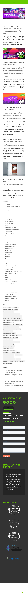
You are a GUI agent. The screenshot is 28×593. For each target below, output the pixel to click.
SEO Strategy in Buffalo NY (8, 341)
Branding (7, 213)
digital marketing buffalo (8, 322)
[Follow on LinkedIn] (11, 402)
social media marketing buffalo (10, 350)
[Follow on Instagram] (7, 402)
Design (6, 225)
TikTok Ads (22, 120)
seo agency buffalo (7, 337)
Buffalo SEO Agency (16, 115)
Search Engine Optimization (17, 145)
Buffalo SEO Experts (14, 70)
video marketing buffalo (8, 357)
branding (16, 309)
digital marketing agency (17, 320)
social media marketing (8, 348)
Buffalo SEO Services (17, 316)
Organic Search (9, 263)
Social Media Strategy (10, 283)
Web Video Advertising (19, 361)
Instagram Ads (8, 252)
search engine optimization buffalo (10, 335)
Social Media (13, 75)
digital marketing (7, 320)
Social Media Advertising (11, 281)
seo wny (17, 341)
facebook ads (19, 324)
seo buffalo (15, 337)
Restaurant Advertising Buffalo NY (13, 271)
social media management (9, 346)
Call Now (8, 408)
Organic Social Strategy (11, 265)
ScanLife (10, 331)
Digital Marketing (9, 231)
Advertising (17, 26)
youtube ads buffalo (7, 363)
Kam (5, 26)
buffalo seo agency (7, 316)
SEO (6, 275)
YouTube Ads (22, 121)
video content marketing (8, 354)
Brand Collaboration (10, 211)
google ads (5, 326)
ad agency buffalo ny (7, 307)
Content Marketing (7, 117)
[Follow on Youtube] (14, 402)
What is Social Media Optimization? (13, 378)
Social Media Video (7, 352)
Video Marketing (18, 354)
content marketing (17, 318)
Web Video (11, 361)
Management (8, 256)
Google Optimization (10, 246)
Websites (5, 361)
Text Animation (8, 286)
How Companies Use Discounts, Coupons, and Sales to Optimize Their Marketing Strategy (14, 381)
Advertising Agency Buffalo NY (10, 28)
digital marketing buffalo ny (9, 324)
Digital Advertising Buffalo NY (15, 72)
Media (6, 258)
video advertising (16, 352)
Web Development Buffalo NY (12, 298)
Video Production (9, 294)
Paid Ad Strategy (9, 267)
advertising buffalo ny (8, 309)
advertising (16, 307)
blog (6, 208)
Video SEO (18, 359)
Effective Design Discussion (11, 236)
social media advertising (8, 344)
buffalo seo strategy (7, 318)
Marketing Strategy (17, 329)
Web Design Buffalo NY (10, 296)
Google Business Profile (11, 244)
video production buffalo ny (9, 359)
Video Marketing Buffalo (12, 121)
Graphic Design (8, 250)
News (8, 145)
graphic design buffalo (14, 326)
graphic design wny (7, 329)
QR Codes (5, 331)
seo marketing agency (8, 339)
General (10, 120)
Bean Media (7, 184)
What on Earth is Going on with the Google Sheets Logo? (13, 475)
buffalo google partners (8, 313)
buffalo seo (17, 313)
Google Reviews (9, 248)
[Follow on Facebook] (4, 402)
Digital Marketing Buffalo (10, 31)
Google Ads (8, 242)
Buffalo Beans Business (14, 68)
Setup (6, 277)
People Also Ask (9, 269)
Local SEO (7, 254)
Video (4, 121)
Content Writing (9, 223)
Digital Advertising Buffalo (11, 227)
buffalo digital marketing (8, 311)
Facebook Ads (8, 238)
